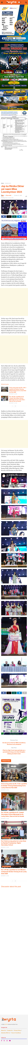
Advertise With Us (5, 1033)
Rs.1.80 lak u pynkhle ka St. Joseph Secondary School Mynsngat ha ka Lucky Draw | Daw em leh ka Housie (17, 399)
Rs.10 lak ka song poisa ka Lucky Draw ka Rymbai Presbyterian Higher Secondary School (13, 843)
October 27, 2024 (18, 195)
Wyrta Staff (8, 195)
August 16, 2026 (13, 403)
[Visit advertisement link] (14, 78)
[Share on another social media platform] (24, 216)
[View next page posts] (15, 406)
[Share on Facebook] (3, 216)
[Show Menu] (2, 2)
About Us (3, 1030)
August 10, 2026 (5, 847)
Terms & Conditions (16, 1033)
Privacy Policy (17, 1030)
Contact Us (9, 1030)
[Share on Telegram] (19, 216)
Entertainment (8, 183)
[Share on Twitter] (9, 216)
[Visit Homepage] (11, 2)
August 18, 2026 (13, 393)
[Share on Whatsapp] (14, 216)
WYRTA (6, 1024)
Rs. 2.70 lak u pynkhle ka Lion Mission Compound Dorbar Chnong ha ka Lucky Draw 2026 (14, 872)
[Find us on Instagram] (7, 1041)
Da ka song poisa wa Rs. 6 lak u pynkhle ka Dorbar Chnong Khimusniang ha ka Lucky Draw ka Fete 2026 (17, 390)
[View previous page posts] (12, 406)
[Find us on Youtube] (10, 1041)
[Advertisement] (14, 166)
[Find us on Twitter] (4, 1041)
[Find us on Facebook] (1, 1041)
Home (2, 183)
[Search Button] (26, 2)
